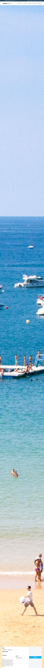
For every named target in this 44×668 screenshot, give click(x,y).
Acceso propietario (30, 0)
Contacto (30, 3)
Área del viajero (35, 0)
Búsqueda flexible (5, 651)
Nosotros (25, 3)
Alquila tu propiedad (37, 3)
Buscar (35, 657)
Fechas (3, 648)
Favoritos (40, 0)
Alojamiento (19, 3)
